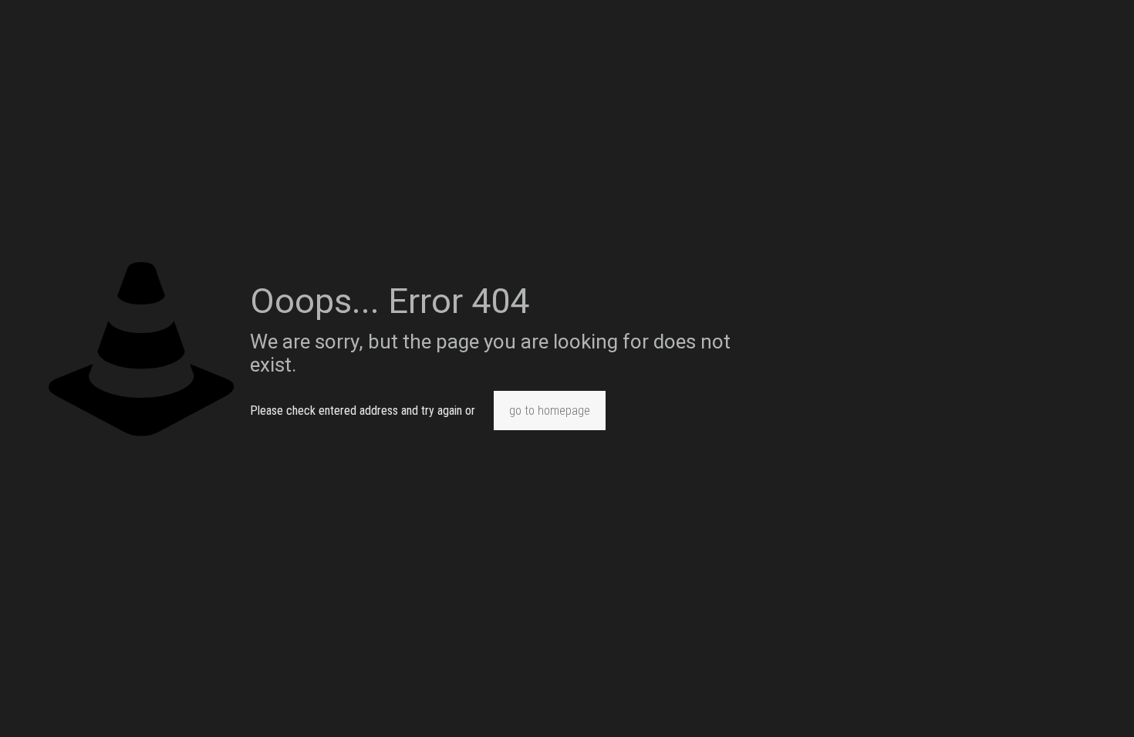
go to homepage (549, 410)
